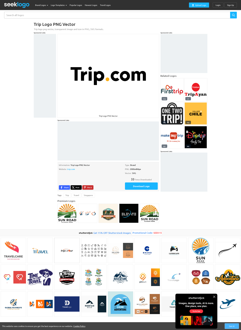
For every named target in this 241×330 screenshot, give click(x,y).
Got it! (232, 326)
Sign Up (230, 5)
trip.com (71, 169)
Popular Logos (76, 5)
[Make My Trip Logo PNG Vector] (172, 137)
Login (218, 5)
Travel (76, 195)
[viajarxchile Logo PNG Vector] (195, 113)
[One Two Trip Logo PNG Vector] (172, 113)
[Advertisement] (45, 76)
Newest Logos (91, 5)
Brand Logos (40, 5)
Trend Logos (105, 5)
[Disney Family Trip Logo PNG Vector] (195, 137)
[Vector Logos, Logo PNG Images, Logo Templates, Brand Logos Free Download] (17, 5)
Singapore (88, 195)
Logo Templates (58, 5)
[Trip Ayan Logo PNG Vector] (195, 89)
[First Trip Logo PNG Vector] (172, 89)
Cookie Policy (79, 326)
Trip (67, 195)
